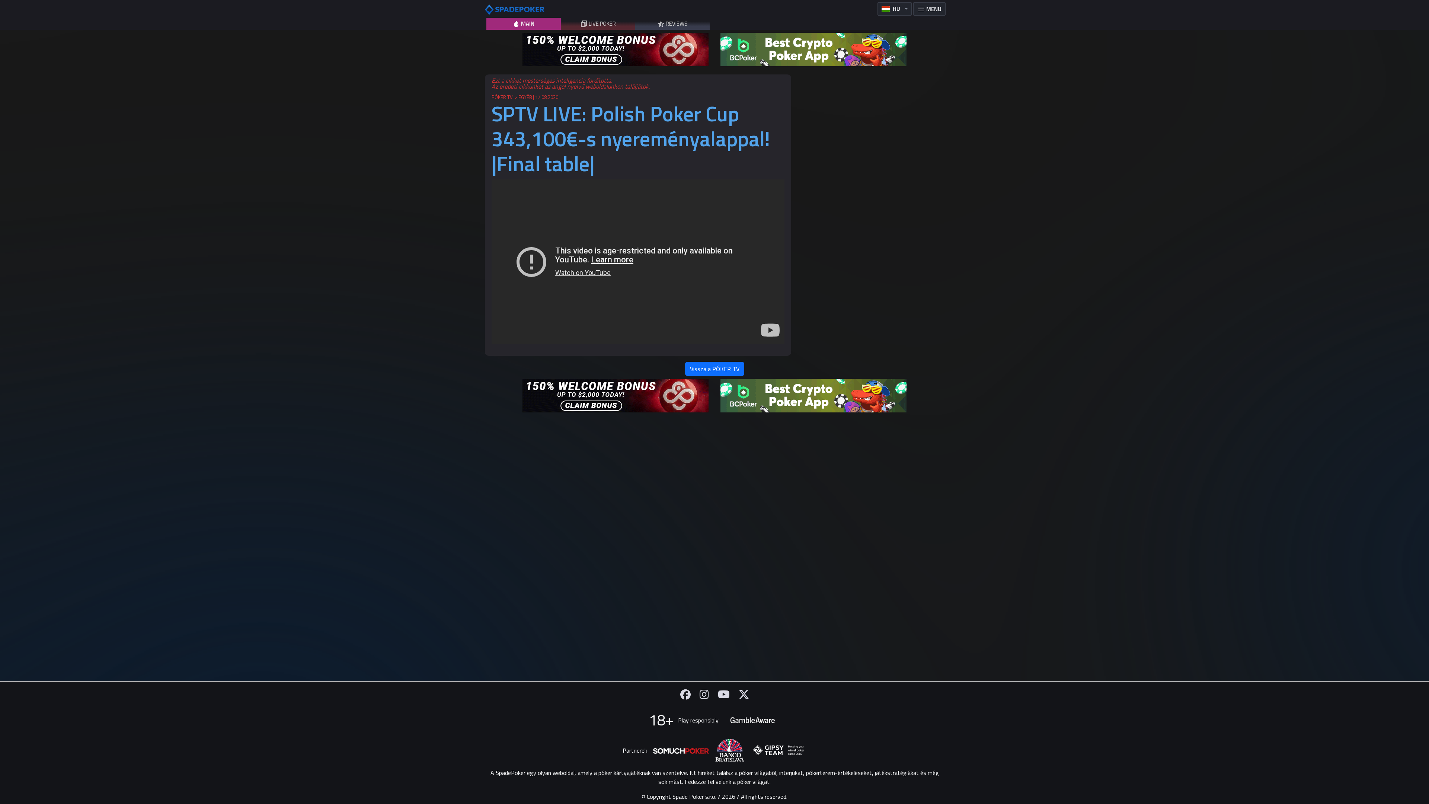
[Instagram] (704, 694)
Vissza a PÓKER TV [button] (714, 368)
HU (896, 8)
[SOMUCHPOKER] (681, 750)
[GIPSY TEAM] (778, 750)
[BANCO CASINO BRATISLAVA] (730, 750)
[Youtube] (724, 694)
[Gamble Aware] (752, 720)
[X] (744, 694)
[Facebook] (685, 694)
